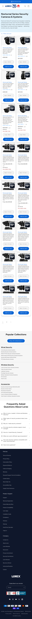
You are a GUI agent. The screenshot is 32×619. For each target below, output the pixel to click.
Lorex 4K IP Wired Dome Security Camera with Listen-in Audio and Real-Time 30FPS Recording (8, 51)
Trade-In (5, 530)
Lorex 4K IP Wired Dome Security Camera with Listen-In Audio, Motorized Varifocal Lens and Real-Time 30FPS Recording (23, 51)
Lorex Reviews (6, 559)
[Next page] (10, 322)
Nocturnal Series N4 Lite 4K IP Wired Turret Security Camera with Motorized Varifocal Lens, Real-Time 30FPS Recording (23, 120)
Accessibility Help (7, 485)
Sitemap (5, 524)
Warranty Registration (8, 501)
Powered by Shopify (19, 611)
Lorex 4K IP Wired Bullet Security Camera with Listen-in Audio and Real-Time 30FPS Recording (8, 86)
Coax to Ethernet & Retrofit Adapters (9, 394)
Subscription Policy (7, 462)
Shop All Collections (15, 340)
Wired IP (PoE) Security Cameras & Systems (10, 353)
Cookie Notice (6, 478)
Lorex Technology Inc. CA (10, 611)
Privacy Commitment (8, 553)
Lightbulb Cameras (5, 371)
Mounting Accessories (6, 390)
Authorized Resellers (8, 566)
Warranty (5, 472)
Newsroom (5, 549)
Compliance (6, 517)
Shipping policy (24, 613)
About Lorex (6, 543)
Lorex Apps (5, 510)
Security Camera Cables (6, 388)
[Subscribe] (24, 587)
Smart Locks (3, 378)
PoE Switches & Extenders (6, 392)
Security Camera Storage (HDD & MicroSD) (10, 386)
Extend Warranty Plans (8, 504)
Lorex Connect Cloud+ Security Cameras (10, 367)
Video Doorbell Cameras (6, 369)
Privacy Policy (6, 458)
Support (5, 497)
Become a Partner (7, 563)
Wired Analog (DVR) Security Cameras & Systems (11, 355)
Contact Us (5, 539)
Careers (5, 569)
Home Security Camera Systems (8, 350)
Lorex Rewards (6, 546)
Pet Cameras (4, 376)
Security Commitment (8, 556)
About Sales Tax (6, 481)
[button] (3, 6)
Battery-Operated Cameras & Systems (9, 374)
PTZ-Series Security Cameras (7, 359)
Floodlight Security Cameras (7, 373)
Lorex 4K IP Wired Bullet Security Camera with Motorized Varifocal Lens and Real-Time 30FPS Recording (23, 86)
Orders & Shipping (7, 468)
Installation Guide (7, 514)
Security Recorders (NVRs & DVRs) (8, 357)
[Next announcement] (29, 1)
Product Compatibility (8, 507)
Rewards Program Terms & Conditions (12, 475)
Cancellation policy (17, 615)
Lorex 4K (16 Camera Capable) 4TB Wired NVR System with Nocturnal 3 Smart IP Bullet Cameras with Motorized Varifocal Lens (8, 197)
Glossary (5, 520)
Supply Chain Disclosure (8, 488)
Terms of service (16, 613)
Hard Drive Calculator (8, 527)
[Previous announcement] (2, 1)
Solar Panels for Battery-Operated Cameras (10, 396)
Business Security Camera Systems (8, 351)
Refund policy (28, 611)
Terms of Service (7, 455)
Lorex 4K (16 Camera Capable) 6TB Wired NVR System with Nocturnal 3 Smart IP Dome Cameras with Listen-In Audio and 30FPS (23, 300)
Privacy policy (9, 613)
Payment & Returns (7, 465)
